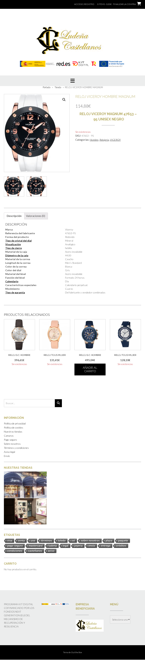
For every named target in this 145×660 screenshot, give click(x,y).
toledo (62, 540)
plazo (109, 540)
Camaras (9, 435)
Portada (46, 87)
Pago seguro (10, 439)
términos (46, 540)
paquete (123, 540)
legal (65, 545)
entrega (105, 545)
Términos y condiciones (16, 447)
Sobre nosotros (12, 443)
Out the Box (76, 652)
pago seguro (15, 545)
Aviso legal (9, 451)
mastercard (36, 545)
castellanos (35, 550)
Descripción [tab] (14, 215)
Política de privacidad (15, 423)
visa (9, 540)
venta (21, 540)
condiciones (14, 550)
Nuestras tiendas (13, 431)
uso (33, 540)
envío (91, 545)
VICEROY (115, 139)
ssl (73, 540)
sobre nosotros (90, 540)
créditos (121, 545)
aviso (51, 550)
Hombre (94, 139)
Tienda (58, 87)
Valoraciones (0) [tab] (35, 215)
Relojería (104, 139)
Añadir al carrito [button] (90, 369)
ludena (52, 545)
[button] (64, 99)
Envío (7, 455)
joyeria (78, 545)
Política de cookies (13, 427)
